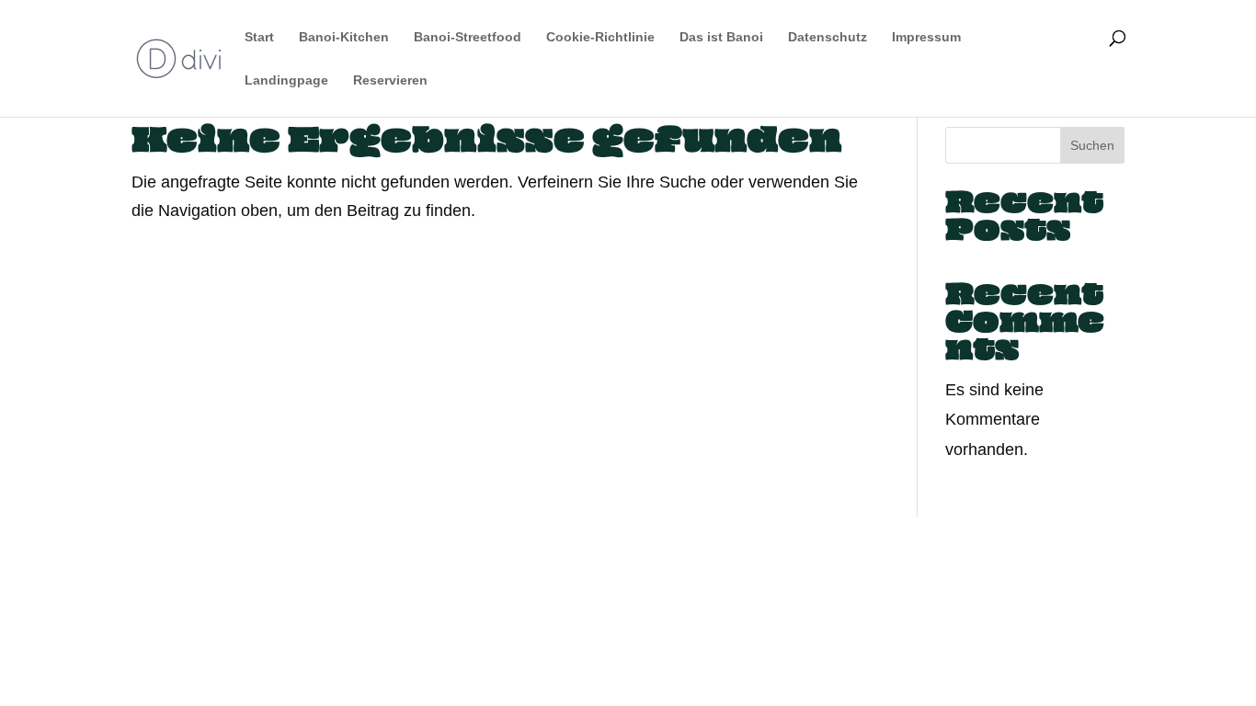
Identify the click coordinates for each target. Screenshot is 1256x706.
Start (259, 37)
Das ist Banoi (721, 37)
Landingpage (286, 80)
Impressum (926, 37)
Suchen (1092, 145)
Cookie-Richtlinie (600, 37)
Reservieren (390, 80)
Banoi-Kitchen (344, 37)
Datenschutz (827, 37)
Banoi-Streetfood (467, 37)
